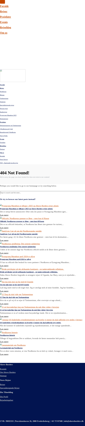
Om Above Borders (8, 372)
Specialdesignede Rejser (9, 388)
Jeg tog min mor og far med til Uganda (14, 285)
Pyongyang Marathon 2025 (8, 115)
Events (4, 22)
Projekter (5, 16)
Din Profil (4, 397)
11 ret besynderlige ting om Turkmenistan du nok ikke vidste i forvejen (26, 310)
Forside (4, 6)
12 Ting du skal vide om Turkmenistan (14, 297)
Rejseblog (5, 27)
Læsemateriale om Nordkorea (11, 348)
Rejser (3, 11)
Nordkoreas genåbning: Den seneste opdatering (18, 247)
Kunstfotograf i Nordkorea (8, 132)
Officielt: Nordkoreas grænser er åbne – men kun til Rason (22, 221)
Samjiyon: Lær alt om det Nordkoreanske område (19, 234)
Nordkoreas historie (7, 335)
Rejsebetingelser (6, 400)
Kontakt (3, 369)
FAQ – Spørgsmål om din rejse (9, 163)
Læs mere (4, 215)
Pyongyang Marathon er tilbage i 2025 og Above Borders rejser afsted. (26, 209)
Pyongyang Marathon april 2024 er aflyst (15, 259)
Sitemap (3, 376)
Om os (3, 32)
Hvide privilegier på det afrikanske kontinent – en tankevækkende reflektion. (29, 272)
